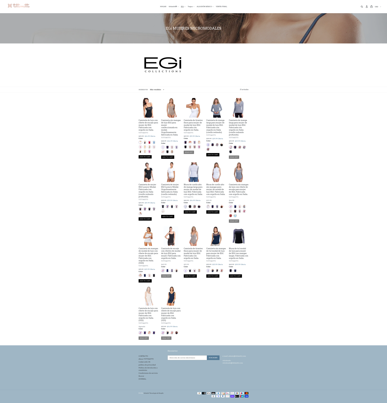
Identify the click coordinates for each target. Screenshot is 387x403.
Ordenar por (143, 89)
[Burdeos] (149, 142)
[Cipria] (140, 147)
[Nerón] (140, 151)
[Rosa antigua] (149, 151)
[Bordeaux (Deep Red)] (230, 215)
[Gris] (149, 147)
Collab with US (144, 362)
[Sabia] (145, 151)
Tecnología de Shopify (156, 393)
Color (141, 138)
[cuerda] (145, 147)
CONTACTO (143, 356)
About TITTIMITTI (146, 359)
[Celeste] (154, 142)
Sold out (189, 152)
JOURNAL (142, 379)
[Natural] (154, 147)
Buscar (141, 376)
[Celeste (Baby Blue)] (235, 215)
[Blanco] (140, 142)
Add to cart (145, 157)
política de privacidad (147, 365)
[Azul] (145, 142)
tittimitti (146, 393)
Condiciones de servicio (148, 373)
